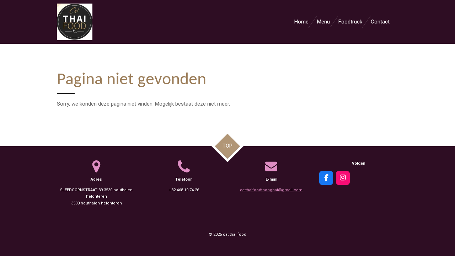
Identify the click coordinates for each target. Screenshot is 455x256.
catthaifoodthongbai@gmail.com (271, 190)
